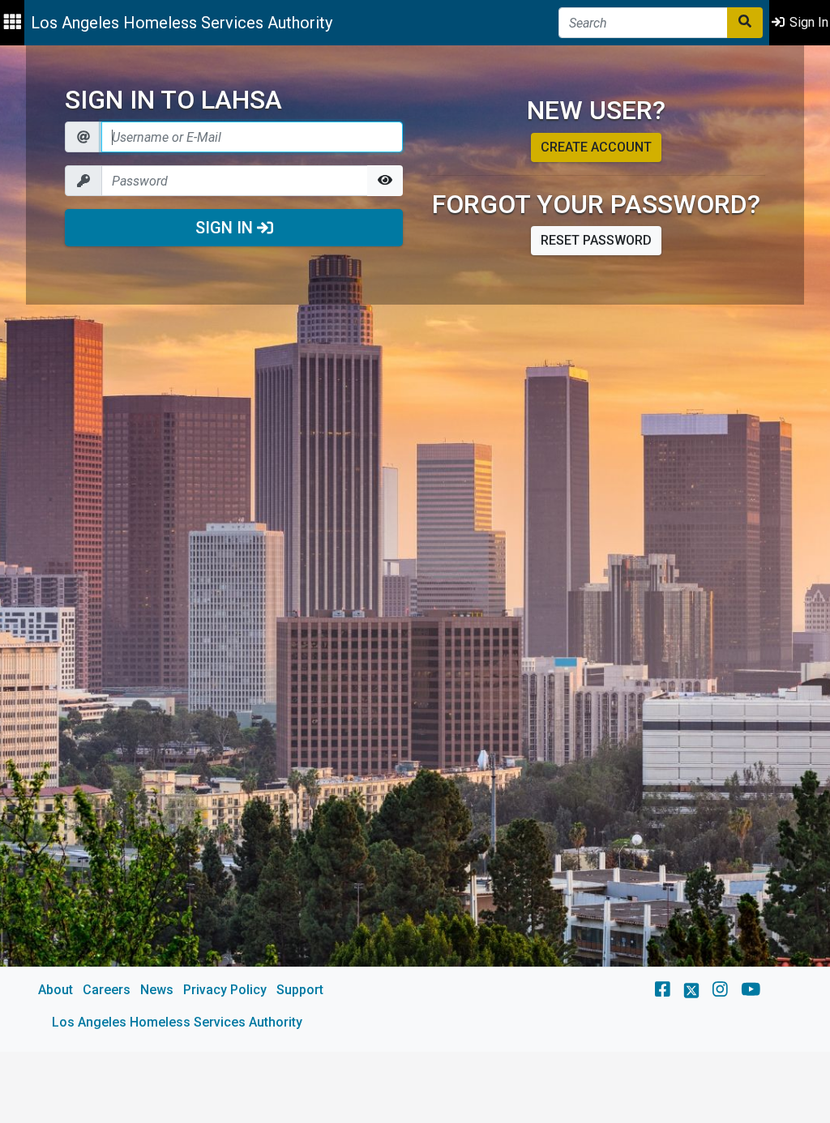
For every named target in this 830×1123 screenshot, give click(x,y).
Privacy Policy (225, 989)
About (55, 989)
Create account (596, 147)
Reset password (596, 240)
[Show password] (385, 180)
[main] (415, 548)
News (156, 989)
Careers (106, 989)
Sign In (226, 227)
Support (299, 989)
